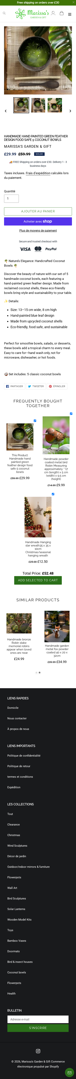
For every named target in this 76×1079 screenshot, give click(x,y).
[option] (21, 105)
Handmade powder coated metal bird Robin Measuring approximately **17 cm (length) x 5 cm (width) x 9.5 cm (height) (56, 469)
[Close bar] (73, 2)
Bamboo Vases (16, 940)
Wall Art (12, 888)
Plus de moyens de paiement (38, 230)
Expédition (13, 787)
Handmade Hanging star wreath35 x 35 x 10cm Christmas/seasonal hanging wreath (38, 549)
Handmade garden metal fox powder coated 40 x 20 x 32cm (57, 650)
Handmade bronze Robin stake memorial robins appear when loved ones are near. (19, 646)
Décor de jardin (16, 856)
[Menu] (70, 13)
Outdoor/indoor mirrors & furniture (28, 866)
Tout (10, 814)
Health (11, 993)
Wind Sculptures (17, 845)
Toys (10, 930)
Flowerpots (14, 877)
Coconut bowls (16, 972)
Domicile (12, 708)
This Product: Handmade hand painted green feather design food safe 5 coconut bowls (19, 464)
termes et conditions (20, 776)
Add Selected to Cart (38, 580)
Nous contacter (17, 718)
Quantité (9, 191)
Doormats (13, 951)
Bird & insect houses (20, 962)
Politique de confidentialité (23, 755)
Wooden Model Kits (19, 919)
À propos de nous (18, 729)
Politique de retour (18, 766)
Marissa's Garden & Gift (36, 1061)
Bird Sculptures (16, 898)
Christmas (13, 835)
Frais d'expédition (38, 173)
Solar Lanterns (16, 909)
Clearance (13, 824)
